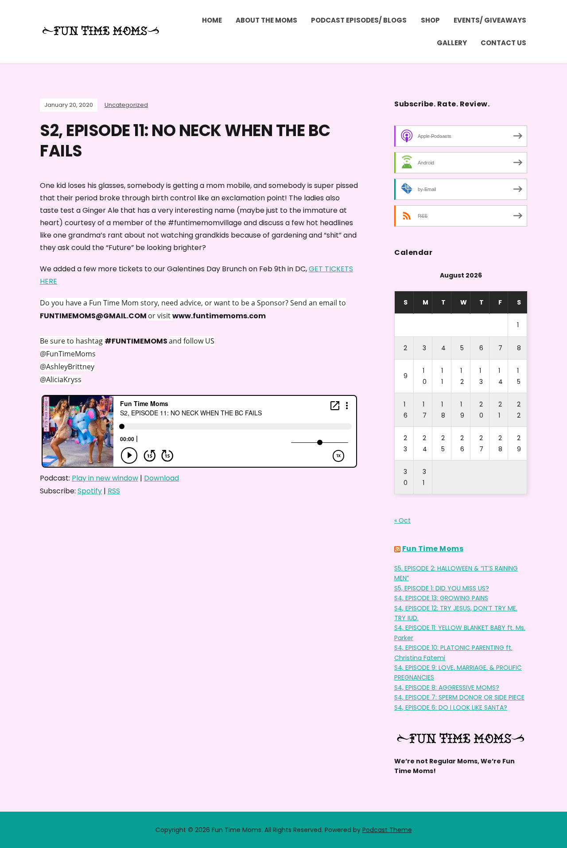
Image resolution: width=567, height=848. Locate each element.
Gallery (452, 42)
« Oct (402, 520)
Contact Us (503, 42)
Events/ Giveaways (490, 20)
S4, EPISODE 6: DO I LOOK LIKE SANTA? (450, 707)
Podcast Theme (387, 829)
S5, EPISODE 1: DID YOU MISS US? (441, 588)
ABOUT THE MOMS (266, 20)
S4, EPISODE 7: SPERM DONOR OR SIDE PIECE (459, 697)
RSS (114, 491)
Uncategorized (126, 105)
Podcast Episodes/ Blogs (359, 20)
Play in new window (105, 478)
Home (212, 20)
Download (161, 478)
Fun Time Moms (433, 548)
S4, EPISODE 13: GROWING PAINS (441, 598)
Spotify (90, 491)
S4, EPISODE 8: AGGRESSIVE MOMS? (446, 687)
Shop (430, 20)
